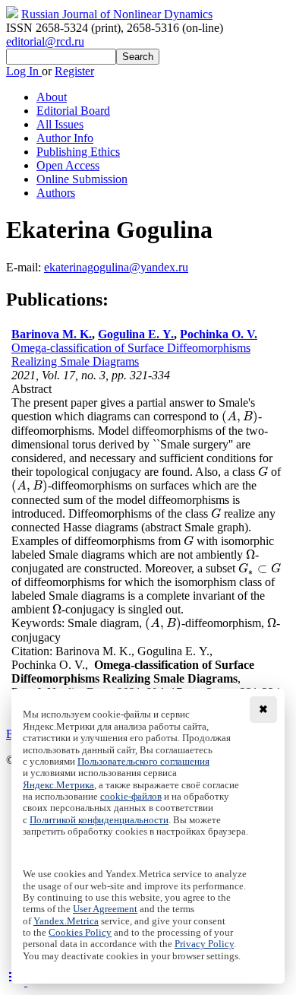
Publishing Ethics (78, 151)
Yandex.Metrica (66, 921)
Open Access (67, 165)
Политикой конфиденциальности (99, 820)
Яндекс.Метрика (58, 785)
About (51, 96)
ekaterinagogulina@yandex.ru (116, 267)
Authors (55, 192)
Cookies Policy (80, 932)
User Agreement (105, 909)
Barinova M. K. (51, 334)
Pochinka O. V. (218, 334)
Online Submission (82, 179)
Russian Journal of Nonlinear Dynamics (117, 14)
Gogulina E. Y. (136, 334)
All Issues (59, 124)
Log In (24, 71)
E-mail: (25, 267)
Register (74, 71)
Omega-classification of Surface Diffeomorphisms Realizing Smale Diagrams (130, 354)
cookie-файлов (131, 796)
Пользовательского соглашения (143, 761)
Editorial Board (73, 110)
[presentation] (240, 416)
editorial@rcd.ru (45, 41)
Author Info (64, 138)
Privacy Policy (204, 944)
